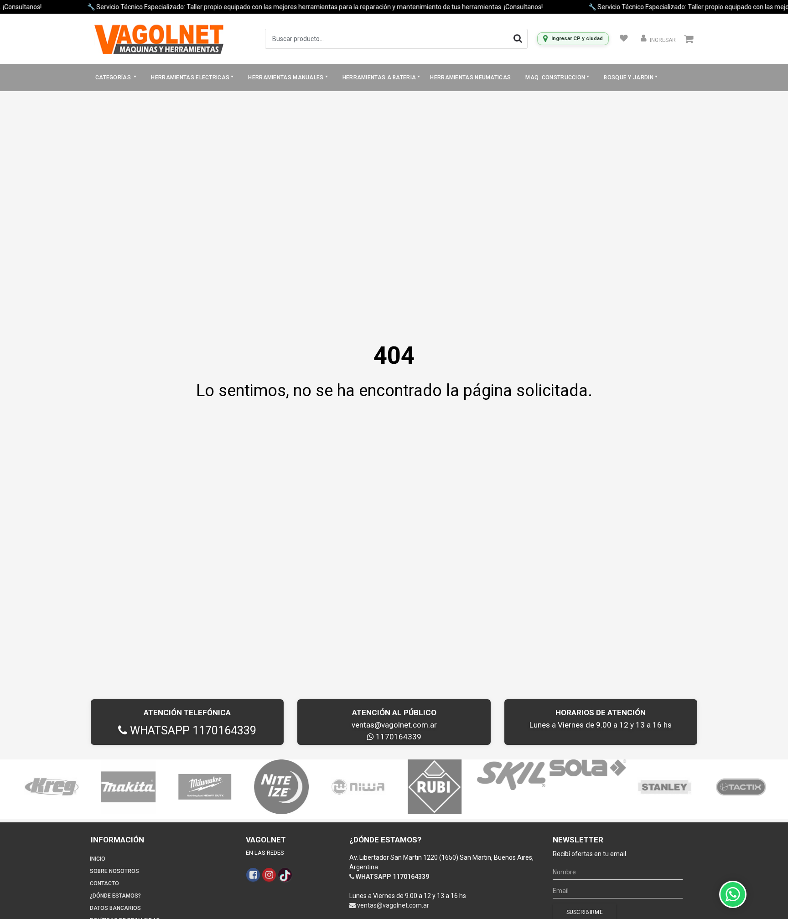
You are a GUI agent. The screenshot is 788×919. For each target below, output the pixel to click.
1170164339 (397, 736)
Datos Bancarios (115, 908)
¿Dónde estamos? (115, 896)
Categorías (113, 77)
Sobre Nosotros (114, 871)
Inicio (97, 859)
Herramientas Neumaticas (470, 77)
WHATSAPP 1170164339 (191, 730)
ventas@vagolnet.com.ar (394, 724)
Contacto (104, 883)
